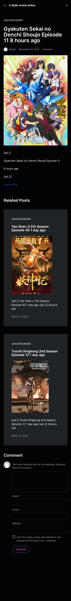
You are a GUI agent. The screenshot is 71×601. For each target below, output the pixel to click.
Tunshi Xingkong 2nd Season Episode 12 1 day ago (35, 353)
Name (16, 496)
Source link (11, 184)
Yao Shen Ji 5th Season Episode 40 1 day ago (30, 228)
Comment (47, 49)
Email (16, 509)
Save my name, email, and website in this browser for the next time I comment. (39, 539)
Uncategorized (13, 20)
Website (16, 523)
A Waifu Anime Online (22, 5)
